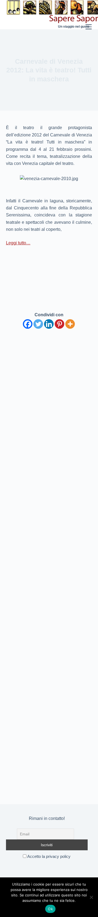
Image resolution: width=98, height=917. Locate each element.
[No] (91, 897)
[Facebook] (27, 324)
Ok (50, 909)
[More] (70, 324)
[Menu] (88, 14)
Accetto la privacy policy (48, 856)
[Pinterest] (59, 324)
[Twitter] (38, 324)
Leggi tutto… (18, 243)
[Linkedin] (49, 324)
